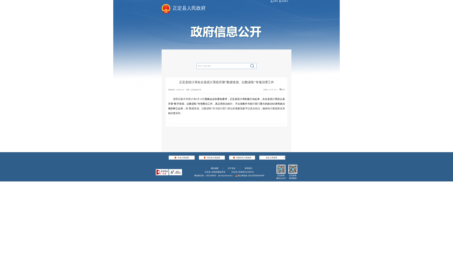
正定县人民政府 (189, 8)
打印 (283, 90)
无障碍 (275, 1)
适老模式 (284, 1)
